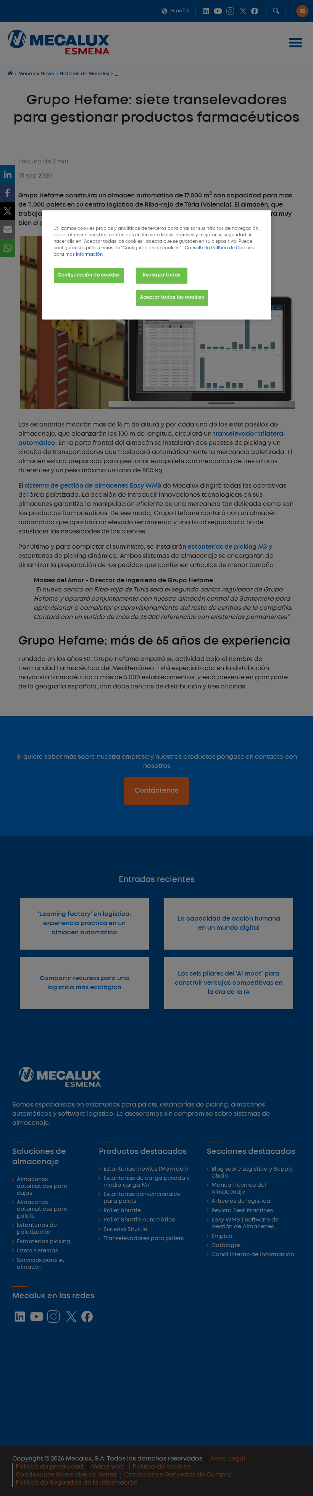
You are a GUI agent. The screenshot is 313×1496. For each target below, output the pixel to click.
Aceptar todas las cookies (172, 297)
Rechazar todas (162, 275)
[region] (156, 264)
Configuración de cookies (89, 275)
